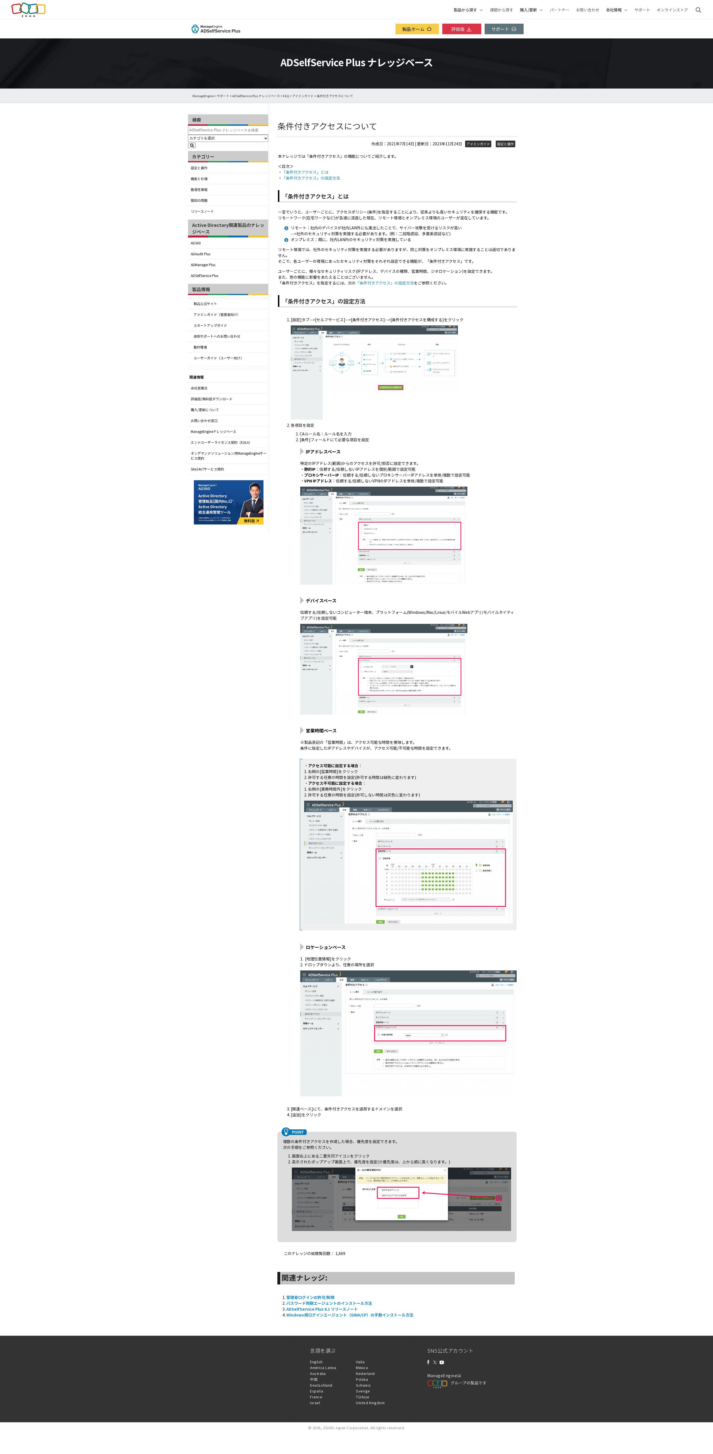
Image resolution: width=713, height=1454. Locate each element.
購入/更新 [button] (528, 10)
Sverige (363, 1391)
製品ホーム (413, 29)
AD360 (196, 243)
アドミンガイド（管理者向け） (217, 314)
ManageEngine (203, 96)
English (316, 1361)
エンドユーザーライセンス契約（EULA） (221, 442)
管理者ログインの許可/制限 (310, 1297)
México (362, 1367)
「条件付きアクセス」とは (305, 172)
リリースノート (202, 211)
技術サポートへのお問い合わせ (217, 336)
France (316, 1396)
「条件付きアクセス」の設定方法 (311, 178)
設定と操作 (199, 167)
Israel (315, 1402)
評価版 (458, 29)
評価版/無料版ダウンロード (211, 398)
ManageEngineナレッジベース (213, 431)
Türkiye (363, 1396)
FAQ (286, 96)
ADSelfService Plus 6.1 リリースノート (322, 1309)
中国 (314, 1379)
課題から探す (501, 10)
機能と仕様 (199, 178)
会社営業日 (199, 388)
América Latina (323, 1367)
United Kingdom (370, 1402)
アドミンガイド (303, 96)
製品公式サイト (205, 303)
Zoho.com (28, 9)
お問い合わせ (587, 10)
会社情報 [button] (614, 10)
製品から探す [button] (465, 10)
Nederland (365, 1373)
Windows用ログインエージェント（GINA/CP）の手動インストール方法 (349, 1315)
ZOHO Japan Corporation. (346, 1427)
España (316, 1391)
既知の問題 (199, 200)
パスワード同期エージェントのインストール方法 (329, 1303)
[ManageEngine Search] (698, 9)
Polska (362, 1379)
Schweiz (363, 1385)
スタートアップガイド (210, 325)
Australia (318, 1373)
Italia (360, 1361)
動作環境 (200, 347)
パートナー (559, 10)
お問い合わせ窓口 (204, 420)
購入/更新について (205, 409)
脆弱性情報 (199, 189)
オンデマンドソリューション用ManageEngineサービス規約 (229, 456)
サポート (642, 10)
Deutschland (321, 1385)
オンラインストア (672, 10)
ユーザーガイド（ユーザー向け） (219, 358)
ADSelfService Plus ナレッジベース (256, 96)
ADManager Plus (203, 264)
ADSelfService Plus (204, 275)
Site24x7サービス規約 (207, 469)
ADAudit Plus (200, 253)
